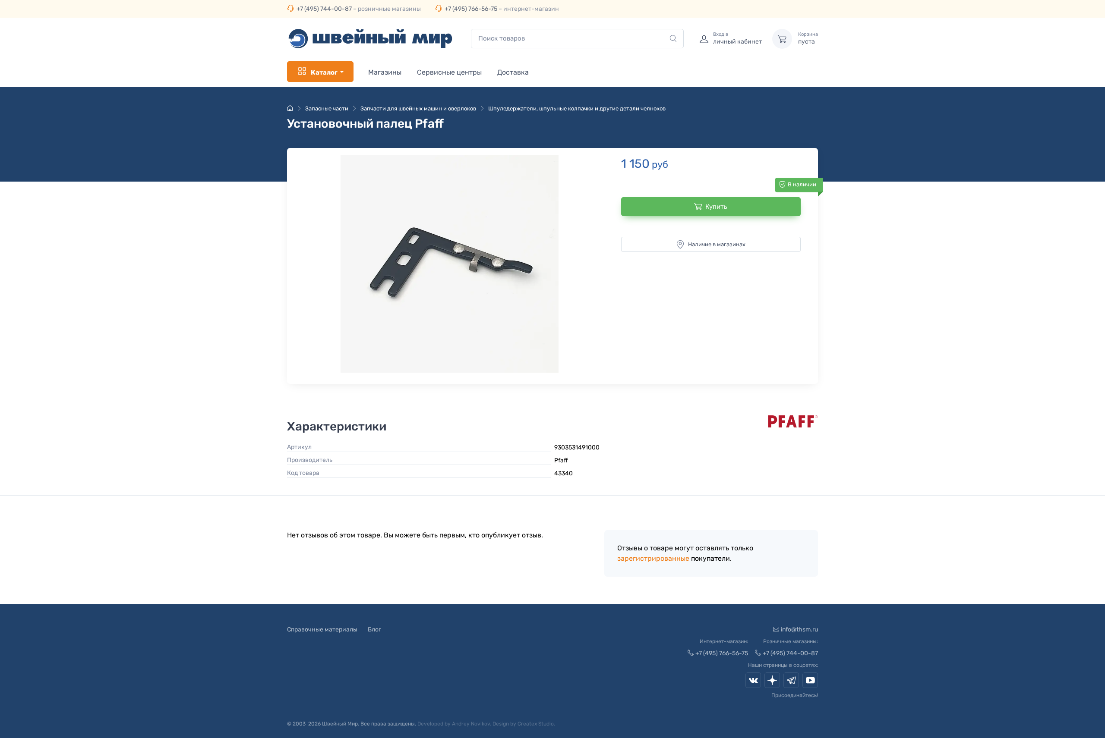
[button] (449, 264)
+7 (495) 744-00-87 (324, 9)
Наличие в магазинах (716, 244)
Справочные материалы (322, 629)
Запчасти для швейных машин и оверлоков (418, 108)
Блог (374, 629)
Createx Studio (536, 724)
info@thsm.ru (799, 629)
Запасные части (326, 108)
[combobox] (577, 38)
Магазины (384, 72)
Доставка (513, 72)
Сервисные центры (449, 72)
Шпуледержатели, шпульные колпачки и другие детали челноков (577, 108)
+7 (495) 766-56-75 (471, 9)
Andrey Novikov (471, 724)
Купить (716, 206)
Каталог (324, 72)
